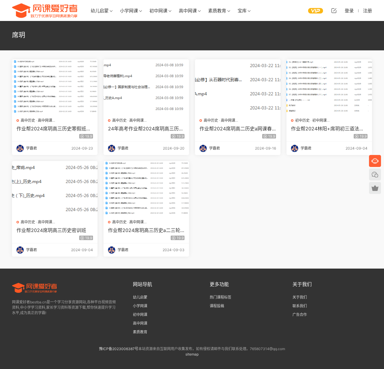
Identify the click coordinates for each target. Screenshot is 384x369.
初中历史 (302, 120)
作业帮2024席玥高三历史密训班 (51, 230)
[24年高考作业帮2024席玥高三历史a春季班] (146, 86)
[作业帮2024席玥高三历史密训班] (55, 188)
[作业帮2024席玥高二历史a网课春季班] (237, 86)
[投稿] (334, 10)
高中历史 (28, 120)
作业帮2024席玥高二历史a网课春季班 (236, 129)
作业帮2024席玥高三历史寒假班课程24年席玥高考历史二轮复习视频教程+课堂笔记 (53, 129)
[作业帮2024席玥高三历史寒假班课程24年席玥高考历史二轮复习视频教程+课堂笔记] (55, 86)
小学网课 (129, 10)
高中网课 (188, 10)
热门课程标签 (220, 297)
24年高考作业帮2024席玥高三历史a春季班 (146, 129)
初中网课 (158, 10)
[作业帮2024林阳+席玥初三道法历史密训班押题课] (329, 86)
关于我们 (299, 297)
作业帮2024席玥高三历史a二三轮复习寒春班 (144, 230)
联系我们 (299, 306)
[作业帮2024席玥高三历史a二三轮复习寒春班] (146, 188)
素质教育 (217, 10)
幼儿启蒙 (100, 10)
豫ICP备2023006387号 (118, 349)
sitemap (192, 354)
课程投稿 (217, 306)
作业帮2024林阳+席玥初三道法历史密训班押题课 (327, 129)
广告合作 (299, 314)
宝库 (242, 10)
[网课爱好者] (45, 10)
